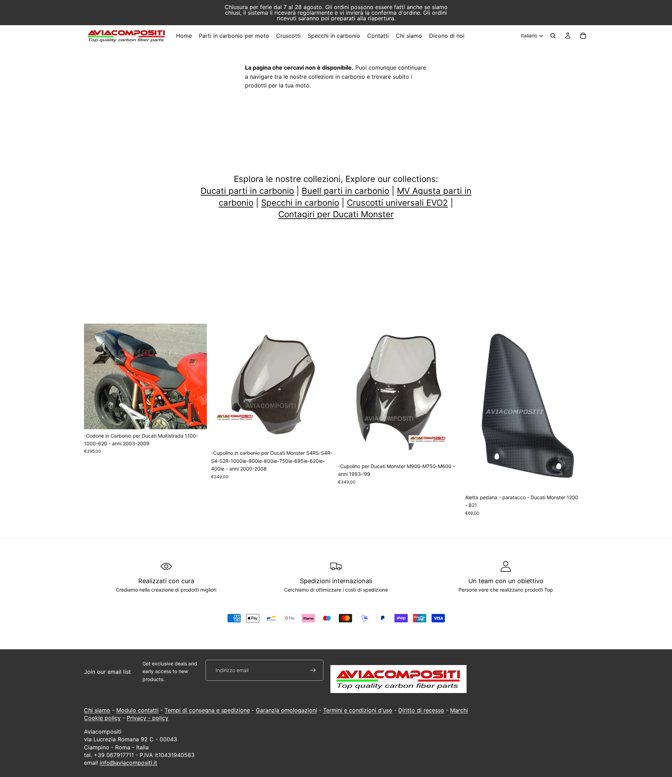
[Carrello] (583, 35)
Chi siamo (97, 710)
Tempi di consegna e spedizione (207, 710)
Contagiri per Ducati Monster (336, 214)
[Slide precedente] (94, 376)
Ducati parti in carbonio (247, 191)
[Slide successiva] (196, 376)
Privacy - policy (147, 718)
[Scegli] (196, 418)
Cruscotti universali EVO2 (397, 203)
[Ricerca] (553, 35)
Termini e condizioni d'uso (357, 710)
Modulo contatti (137, 710)
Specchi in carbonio (300, 203)
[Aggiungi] (323, 436)
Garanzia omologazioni (286, 710)
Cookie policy (102, 718)
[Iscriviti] (313, 670)
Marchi (459, 710)
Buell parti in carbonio (345, 191)
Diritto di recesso (421, 710)
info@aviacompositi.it (128, 763)
